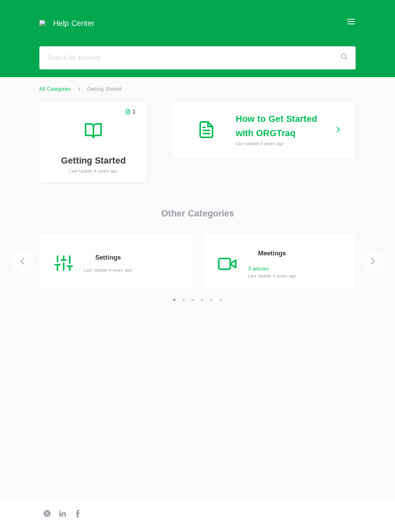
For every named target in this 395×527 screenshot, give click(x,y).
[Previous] (22, 261)
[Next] (373, 261)
